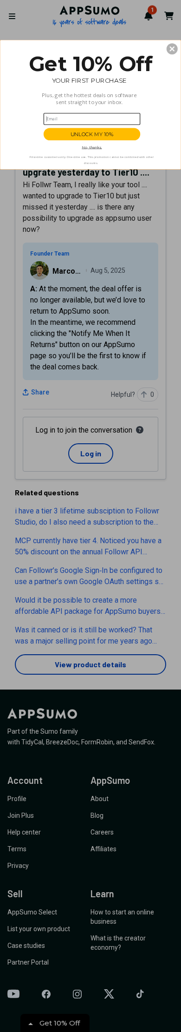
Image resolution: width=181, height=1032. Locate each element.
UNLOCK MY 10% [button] (92, 134)
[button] (172, 48)
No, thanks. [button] (92, 147)
